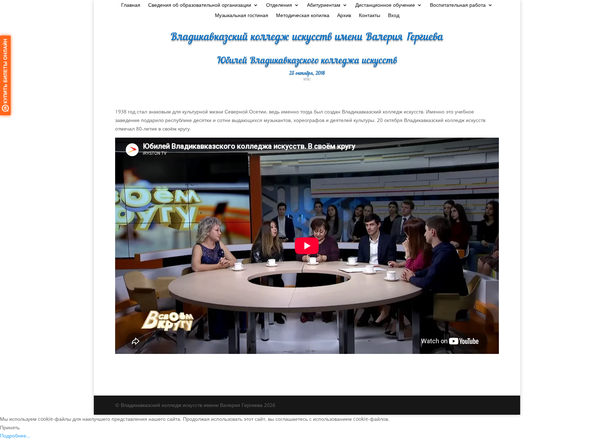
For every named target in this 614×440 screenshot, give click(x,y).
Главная (130, 5)
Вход (393, 15)
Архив (344, 15)
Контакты (369, 15)
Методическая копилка (302, 15)
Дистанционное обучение (385, 5)
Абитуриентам (323, 5)
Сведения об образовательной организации (199, 5)
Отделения (279, 5)
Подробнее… (15, 435)
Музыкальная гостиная (241, 15)
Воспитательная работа (458, 5)
